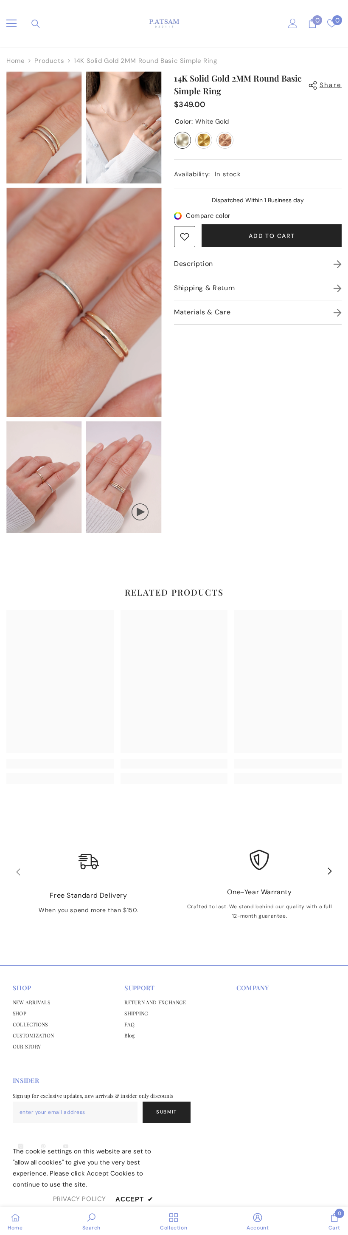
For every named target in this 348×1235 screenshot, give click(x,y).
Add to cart (272, 236)
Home (15, 61)
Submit (166, 1112)
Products (49, 61)
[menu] (11, 23)
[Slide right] (329, 872)
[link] (184, 236)
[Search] (36, 24)
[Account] (292, 23)
